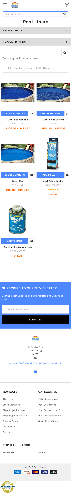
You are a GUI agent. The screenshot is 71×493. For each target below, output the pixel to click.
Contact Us (9, 426)
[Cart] (68, 4)
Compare (31, 113)
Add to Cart (50, 174)
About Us (8, 399)
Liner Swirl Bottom (53, 119)
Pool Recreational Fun (50, 410)
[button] (64, 52)
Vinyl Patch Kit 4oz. (53, 181)
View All (41, 452)
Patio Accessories (48, 399)
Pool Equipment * (48, 404)
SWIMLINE (8, 452)
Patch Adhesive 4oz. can (18, 247)
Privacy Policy (10, 421)
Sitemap (7, 432)
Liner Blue (17, 181)
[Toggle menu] (4, 4)
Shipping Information (15, 415)
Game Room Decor (48, 421)
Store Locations (12, 404)
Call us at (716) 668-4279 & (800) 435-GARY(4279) (35, 363)
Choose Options (14, 113)
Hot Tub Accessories (49, 415)
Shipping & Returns (14, 410)
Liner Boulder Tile (18, 119)
